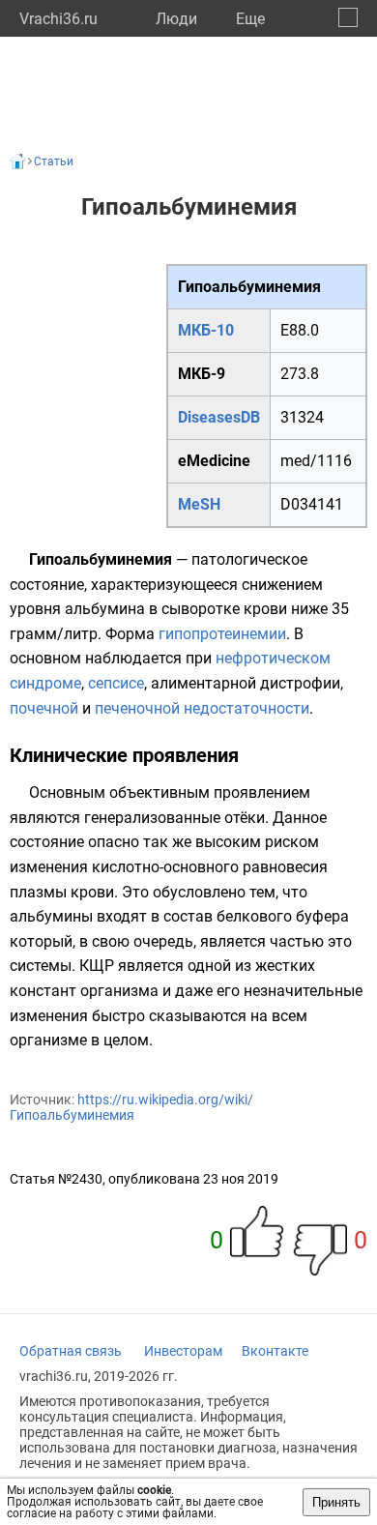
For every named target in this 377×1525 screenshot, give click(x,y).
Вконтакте (275, 1351)
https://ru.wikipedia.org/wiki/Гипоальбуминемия (131, 1107)
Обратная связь (70, 1351)
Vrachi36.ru (58, 19)
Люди (176, 19)
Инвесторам (183, 1351)
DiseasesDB (219, 417)
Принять (336, 1502)
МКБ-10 (206, 330)
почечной (44, 708)
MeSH (199, 504)
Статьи (53, 161)
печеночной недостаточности (202, 708)
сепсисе (116, 683)
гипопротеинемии (222, 634)
